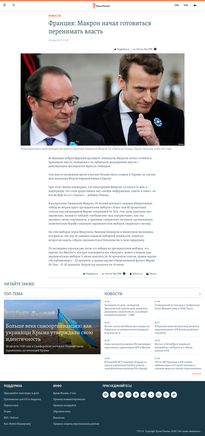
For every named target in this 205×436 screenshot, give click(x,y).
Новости (55, 16)
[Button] (121, 49)
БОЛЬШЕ (196, 374)
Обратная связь (62, 412)
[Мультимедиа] (195, 5)
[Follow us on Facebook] (105, 395)
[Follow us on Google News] (136, 395)
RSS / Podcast (11, 418)
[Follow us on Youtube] (121, 395)
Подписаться (11, 405)
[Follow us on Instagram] (128, 395)
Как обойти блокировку (17, 424)
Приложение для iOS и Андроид (22, 399)
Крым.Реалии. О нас (64, 393)
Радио (7, 412)
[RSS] (159, 395)
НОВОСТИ (113, 294)
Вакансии (59, 418)
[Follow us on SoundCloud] (151, 395)
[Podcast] (166, 395)
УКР (177, 5)
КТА (186, 5)
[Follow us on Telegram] (143, 395)
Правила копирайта (64, 405)
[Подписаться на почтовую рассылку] (174, 395)
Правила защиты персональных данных (76, 424)
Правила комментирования (69, 399)
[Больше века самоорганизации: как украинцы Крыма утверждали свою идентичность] (52, 327)
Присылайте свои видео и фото (21, 393)
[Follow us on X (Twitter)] (113, 395)
